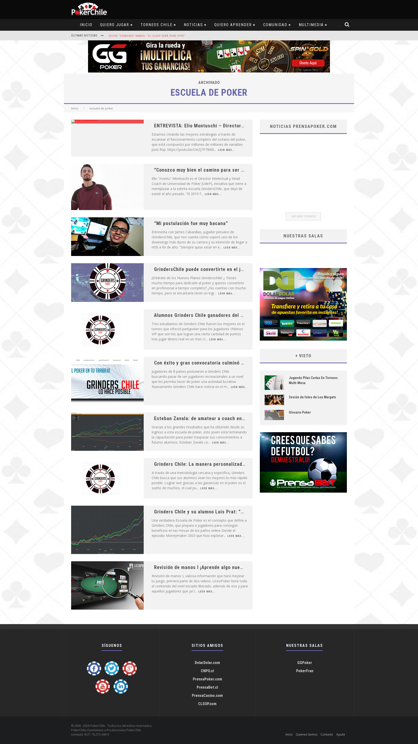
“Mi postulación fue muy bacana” (191, 223)
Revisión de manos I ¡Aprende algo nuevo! (200, 567)
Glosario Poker (300, 412)
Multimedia (311, 24)
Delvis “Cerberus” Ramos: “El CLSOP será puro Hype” (147, 35)
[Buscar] (347, 25)
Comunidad (275, 24)
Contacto (327, 734)
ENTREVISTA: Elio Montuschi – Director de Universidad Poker (222, 126)
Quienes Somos (306, 734)
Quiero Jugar (114, 24)
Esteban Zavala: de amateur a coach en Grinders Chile (214, 418)
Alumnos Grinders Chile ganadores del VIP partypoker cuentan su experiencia (240, 315)
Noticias (193, 24)
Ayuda (340, 734)
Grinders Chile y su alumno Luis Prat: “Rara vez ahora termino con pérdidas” (239, 512)
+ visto (303, 355)
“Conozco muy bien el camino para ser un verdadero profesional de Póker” (237, 170)
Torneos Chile (156, 24)
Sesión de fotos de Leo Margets (312, 397)
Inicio (74, 108)
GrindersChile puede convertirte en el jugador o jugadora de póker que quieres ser (246, 269)
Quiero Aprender (233, 24)
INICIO (86, 24)
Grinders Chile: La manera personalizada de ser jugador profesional (229, 464)
